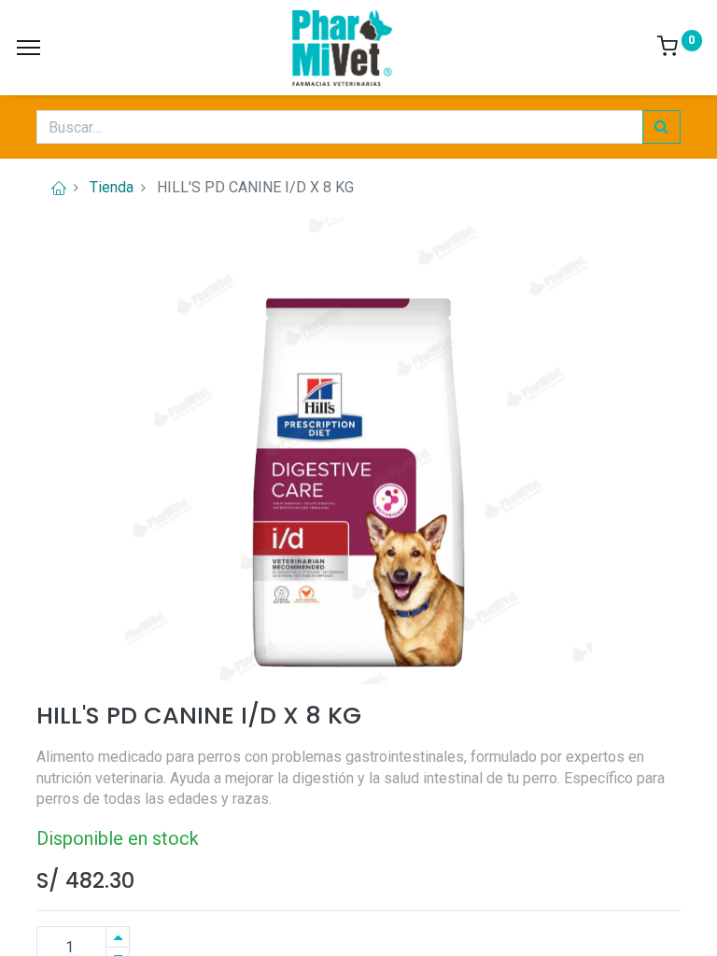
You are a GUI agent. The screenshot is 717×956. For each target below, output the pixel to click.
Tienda (112, 187)
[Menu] (28, 47)
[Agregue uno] (117, 937)
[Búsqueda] (661, 127)
